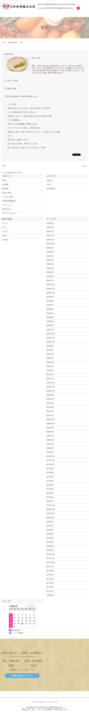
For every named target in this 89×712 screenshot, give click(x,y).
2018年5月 (50, 534)
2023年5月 (50, 362)
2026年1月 (50, 231)
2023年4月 (50, 366)
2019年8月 (50, 472)
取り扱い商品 (61, 4)
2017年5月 (50, 579)
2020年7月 (50, 436)
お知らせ (49, 180)
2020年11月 (50, 419)
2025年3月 (50, 272)
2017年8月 (50, 571)
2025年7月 (50, 256)
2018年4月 (50, 538)
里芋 (4, 166)
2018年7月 (50, 526)
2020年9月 (50, 428)
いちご (4, 227)
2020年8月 (50, 432)
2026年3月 (50, 223)
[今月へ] (30, 606)
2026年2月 (50, 227)
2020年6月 (50, 440)
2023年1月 (50, 378)
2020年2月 (50, 448)
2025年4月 (50, 268)
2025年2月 (50, 276)
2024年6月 (50, 309)
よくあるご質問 (43, 8)
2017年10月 (50, 562)
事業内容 (53, 4)
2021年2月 (50, 411)
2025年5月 (50, 264)
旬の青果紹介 (71, 4)
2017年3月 (50, 583)
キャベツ (5, 223)
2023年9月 (50, 346)
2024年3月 (50, 321)
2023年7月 (50, 354)
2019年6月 (50, 481)
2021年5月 (50, 403)
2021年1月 (50, 415)
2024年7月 (50, 305)
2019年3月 (50, 493)
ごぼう (84, 166)
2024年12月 (50, 284)
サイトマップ (6, 205)
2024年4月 (50, 317)
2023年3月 (50, 370)
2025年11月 (50, 240)
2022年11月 (50, 387)
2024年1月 (50, 329)
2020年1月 (50, 452)
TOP (3, 42)
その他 (48, 184)
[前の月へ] (26, 606)
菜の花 (4, 235)
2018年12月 (50, 505)
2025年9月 (50, 248)
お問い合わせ (68, 8)
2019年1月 (50, 501)
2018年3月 (50, 542)
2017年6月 (50, 575)
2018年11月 (50, 509)
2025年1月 (50, 280)
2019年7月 (50, 477)
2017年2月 (50, 587)
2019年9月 (50, 468)
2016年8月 (50, 595)
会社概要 (46, 4)
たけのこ (5, 231)
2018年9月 (50, 518)
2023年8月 (50, 350)
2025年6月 (50, 260)
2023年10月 (50, 342)
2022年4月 (50, 395)
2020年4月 (50, 444)
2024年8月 (50, 301)
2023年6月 (50, 358)
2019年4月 (50, 489)
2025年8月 (50, 252)
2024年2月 (50, 325)
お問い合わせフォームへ (22, 675)
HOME (40, 4)
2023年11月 (50, 338)
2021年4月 (50, 407)
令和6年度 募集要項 (56, 8)
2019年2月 (50, 497)
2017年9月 (50, 566)
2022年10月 (50, 391)
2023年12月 (50, 334)
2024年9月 (50, 297)
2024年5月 (50, 313)
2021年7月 (50, 399)
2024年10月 (50, 293)
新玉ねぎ (5, 240)
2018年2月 (50, 546)
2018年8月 (50, 522)
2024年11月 (50, 289)
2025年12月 (50, 235)
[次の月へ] (34, 606)
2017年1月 (50, 591)
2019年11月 (50, 460)
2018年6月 (50, 530)
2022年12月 (50, 383)
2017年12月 (50, 554)
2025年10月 (50, 244)
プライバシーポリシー (9, 213)
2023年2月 (50, 374)
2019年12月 (50, 456)
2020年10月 (50, 423)
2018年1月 (50, 550)
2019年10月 (50, 464)
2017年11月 (50, 558)
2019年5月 (50, 485)
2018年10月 (50, 513)
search (78, 8)
